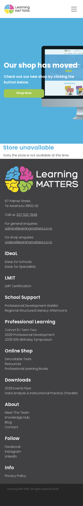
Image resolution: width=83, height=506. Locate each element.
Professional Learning (30, 322)
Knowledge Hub (17, 417)
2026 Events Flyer (18, 388)
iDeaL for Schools (18, 262)
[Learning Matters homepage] (36, 9)
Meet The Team (17, 412)
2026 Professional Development (30, 335)
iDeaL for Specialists (20, 267)
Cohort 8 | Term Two (21, 330)
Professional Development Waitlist (31, 306)
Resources (13, 364)
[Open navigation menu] (74, 9)
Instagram (13, 451)
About (12, 405)
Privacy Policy (15, 476)
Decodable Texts (18, 359)
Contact (11, 427)
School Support (22, 297)
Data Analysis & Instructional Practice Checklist (41, 393)
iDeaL (11, 254)
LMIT (10, 278)
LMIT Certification (18, 286)
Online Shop (19, 351)
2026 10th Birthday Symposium (28, 340)
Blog (8, 422)
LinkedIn (11, 456)
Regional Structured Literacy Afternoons (36, 310)
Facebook (13, 447)
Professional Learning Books (26, 369)
